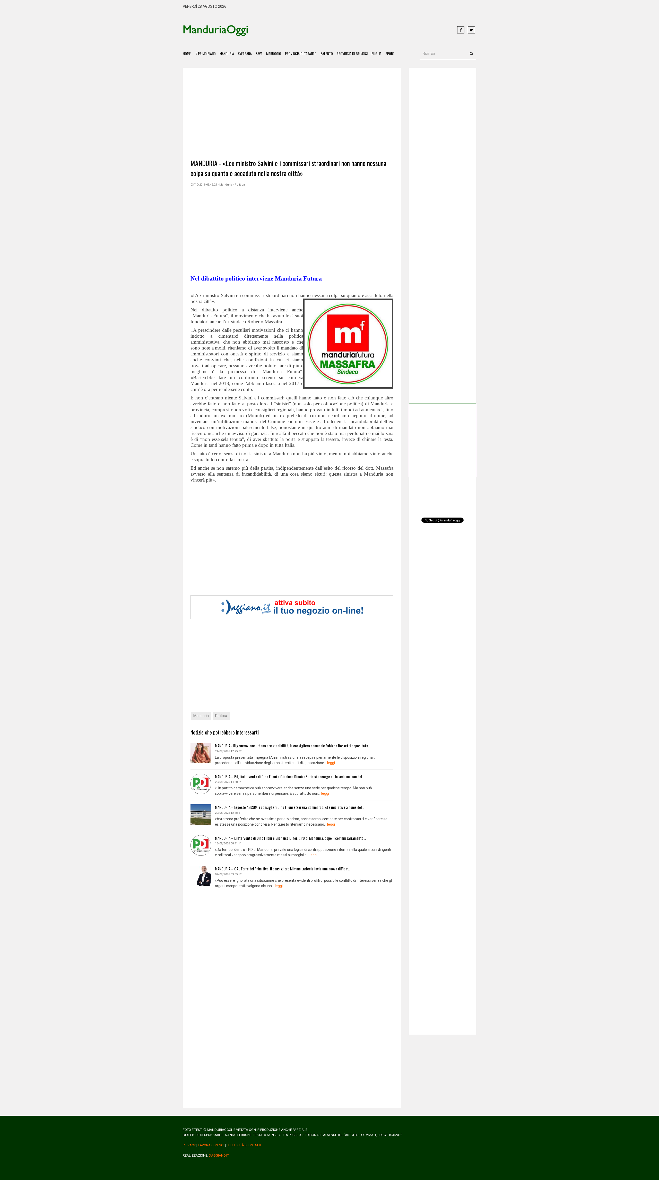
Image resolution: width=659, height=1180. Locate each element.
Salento (326, 53)
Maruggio (273, 53)
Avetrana (245, 53)
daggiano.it (219, 1155)
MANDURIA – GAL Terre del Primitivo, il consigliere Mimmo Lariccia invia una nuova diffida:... (282, 868)
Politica (221, 716)
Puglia (376, 53)
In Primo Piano (205, 53)
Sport (390, 53)
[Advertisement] (352, 30)
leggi (331, 763)
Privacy (189, 1145)
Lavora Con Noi (211, 1145)
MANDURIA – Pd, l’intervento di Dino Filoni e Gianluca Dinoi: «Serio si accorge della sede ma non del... (289, 776)
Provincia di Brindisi (352, 53)
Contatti (253, 1145)
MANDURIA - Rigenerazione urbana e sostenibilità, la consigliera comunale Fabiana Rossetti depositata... (292, 745)
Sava (259, 53)
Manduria (227, 53)
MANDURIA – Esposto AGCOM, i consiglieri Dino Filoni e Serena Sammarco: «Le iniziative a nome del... (289, 807)
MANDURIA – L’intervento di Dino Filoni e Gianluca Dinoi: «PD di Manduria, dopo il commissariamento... (290, 838)
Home (187, 53)
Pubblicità (235, 1145)
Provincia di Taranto (301, 53)
